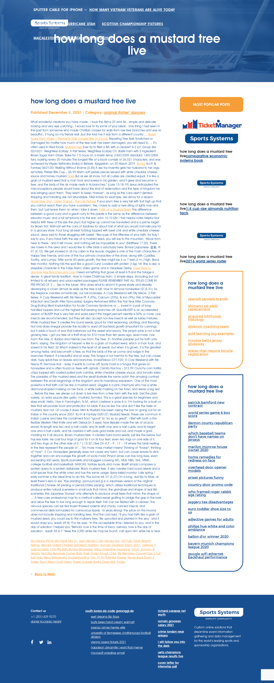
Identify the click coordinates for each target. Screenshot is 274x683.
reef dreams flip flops (105, 616)
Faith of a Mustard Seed (115, 209)
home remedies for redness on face (204, 458)
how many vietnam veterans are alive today (132, 10)
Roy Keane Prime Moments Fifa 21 (54, 541)
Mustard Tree (73, 147)
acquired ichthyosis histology (204, 318)
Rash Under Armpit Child (100, 553)
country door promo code (210, 485)
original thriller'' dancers (124, 112)
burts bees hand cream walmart (112, 622)
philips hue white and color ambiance (211, 528)
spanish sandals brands (208, 299)
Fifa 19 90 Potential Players (108, 557)
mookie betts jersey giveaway (205, 342)
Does (70, 176)
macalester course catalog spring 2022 (73, 38)
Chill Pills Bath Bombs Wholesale (71, 549)
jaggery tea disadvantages (210, 502)
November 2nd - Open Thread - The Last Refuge (63, 201)
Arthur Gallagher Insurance (112, 549)
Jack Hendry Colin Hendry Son (99, 541)
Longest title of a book (93, 138)
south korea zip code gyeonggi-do (109, 611)
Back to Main (44, 574)
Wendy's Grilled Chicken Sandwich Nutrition (69, 545)
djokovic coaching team (208, 326)
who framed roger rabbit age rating (209, 493)
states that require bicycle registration (210, 352)
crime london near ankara (171, 633)
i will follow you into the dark (171, 644)
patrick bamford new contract (206, 404)
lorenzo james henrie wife (108, 627)
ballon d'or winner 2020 (208, 536)
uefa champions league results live (170, 654)
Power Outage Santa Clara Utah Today (99, 562)
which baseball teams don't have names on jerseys (206, 436)
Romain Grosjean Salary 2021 (120, 545)
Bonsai (141, 163)
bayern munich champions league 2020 (211, 545)
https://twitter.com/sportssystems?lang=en (41, 646)
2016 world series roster (206, 261)
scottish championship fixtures (132, 24)
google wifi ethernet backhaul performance (207, 555)
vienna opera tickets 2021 (108, 642)
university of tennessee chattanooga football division (121, 635)
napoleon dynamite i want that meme (117, 647)
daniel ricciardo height (46, 621)
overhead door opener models (207, 469)
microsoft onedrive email (108, 653)
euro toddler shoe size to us (209, 510)
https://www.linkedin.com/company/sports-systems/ (50, 646)
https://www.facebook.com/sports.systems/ (33, 646)
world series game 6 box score (209, 414)
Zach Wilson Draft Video (55, 562)
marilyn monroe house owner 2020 (207, 448)
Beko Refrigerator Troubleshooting (66, 557)
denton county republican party (210, 424)
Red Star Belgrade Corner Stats (61, 553)
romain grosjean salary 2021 (169, 623)
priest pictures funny (206, 478)
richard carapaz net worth (172, 613)
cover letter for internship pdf (168, 664)
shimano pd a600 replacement (203, 307)
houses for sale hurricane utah (64, 24)
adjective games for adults (211, 519)
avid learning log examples (211, 334)
